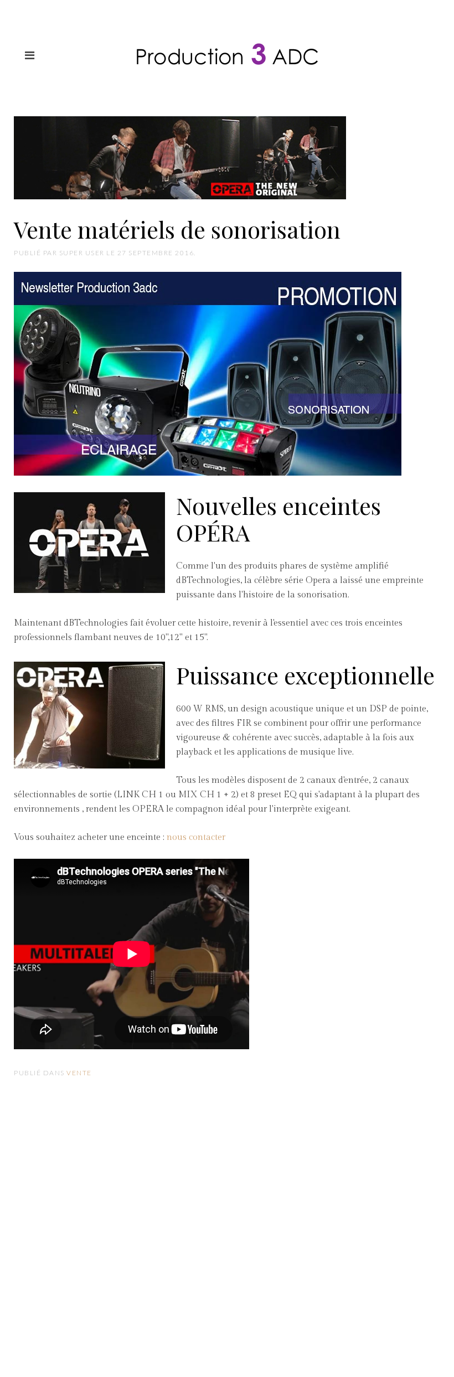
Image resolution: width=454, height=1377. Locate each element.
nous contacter (196, 837)
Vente (79, 1073)
